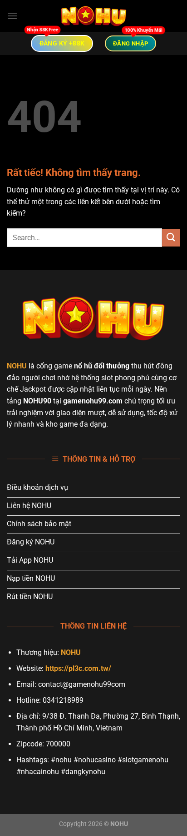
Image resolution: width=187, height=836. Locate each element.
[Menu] (12, 16)
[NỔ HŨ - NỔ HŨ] (93, 16)
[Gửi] (171, 238)
